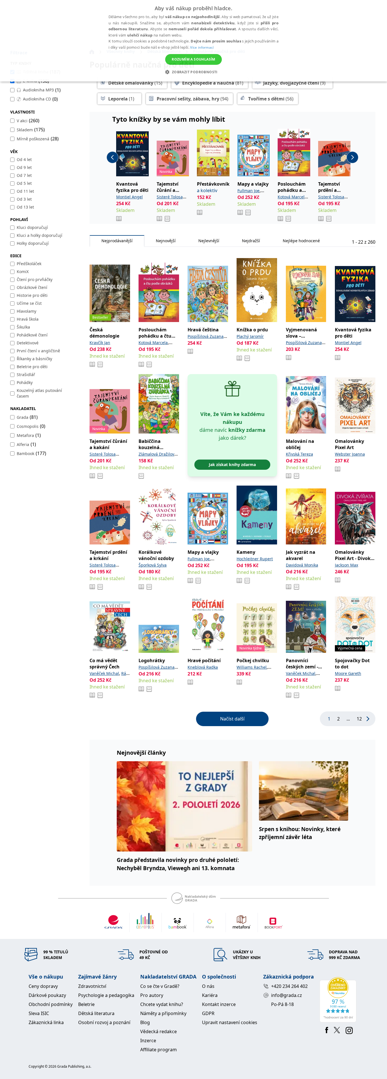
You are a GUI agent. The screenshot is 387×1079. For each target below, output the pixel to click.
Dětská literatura (96, 1013)
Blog (145, 1022)
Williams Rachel (252, 667)
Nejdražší (251, 240)
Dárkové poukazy (47, 995)
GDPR (208, 1013)
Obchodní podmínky (51, 1004)
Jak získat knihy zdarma (232, 464)
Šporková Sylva (153, 565)
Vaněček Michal (104, 673)
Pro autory (151, 995)
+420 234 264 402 (289, 986)
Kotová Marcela (292, 197)
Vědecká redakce (158, 1031)
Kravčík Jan (100, 342)
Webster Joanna (350, 454)
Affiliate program (158, 1049)
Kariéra (210, 995)
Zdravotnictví (92, 986)
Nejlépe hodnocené (301, 240)
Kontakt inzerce (219, 1004)
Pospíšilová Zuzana (206, 336)
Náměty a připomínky (163, 1013)
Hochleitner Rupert (255, 558)
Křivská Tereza (299, 454)
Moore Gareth (348, 673)
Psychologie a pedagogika (106, 995)
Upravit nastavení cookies (229, 1022)
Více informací (202, 47)
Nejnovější (166, 240)
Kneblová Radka (203, 667)
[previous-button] (112, 157)
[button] (193, 72)
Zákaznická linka (46, 1022)
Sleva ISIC (39, 1013)
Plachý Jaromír (250, 336)
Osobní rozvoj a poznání (104, 1022)
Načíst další (232, 719)
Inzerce (148, 1040)
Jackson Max (346, 565)
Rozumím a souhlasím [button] (193, 59)
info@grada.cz (286, 995)
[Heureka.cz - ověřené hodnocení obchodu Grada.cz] (339, 999)
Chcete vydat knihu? (161, 1004)
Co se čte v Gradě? (159, 986)
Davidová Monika (302, 565)
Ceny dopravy (43, 986)
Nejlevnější (208, 240)
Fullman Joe (248, 190)
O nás (208, 986)
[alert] (193, 40)
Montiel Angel (129, 197)
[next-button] (352, 157)
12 (359, 719)
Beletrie (86, 1004)
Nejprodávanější (117, 240)
